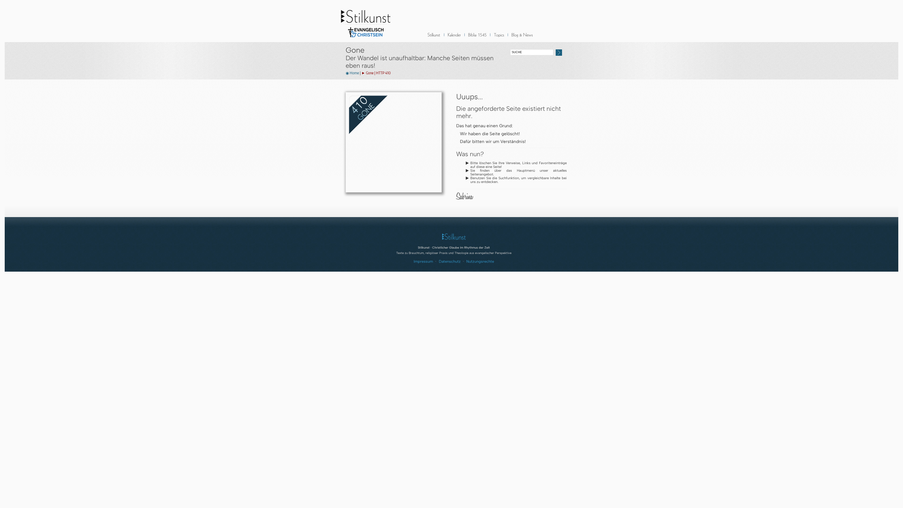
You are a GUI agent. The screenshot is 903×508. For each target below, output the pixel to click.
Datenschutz (450, 261)
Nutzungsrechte (480, 261)
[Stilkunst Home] (365, 38)
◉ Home (352, 73)
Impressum (423, 261)
